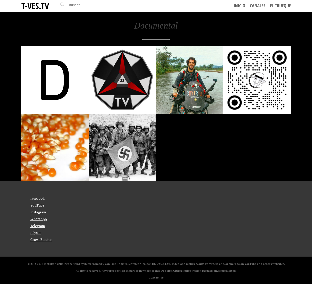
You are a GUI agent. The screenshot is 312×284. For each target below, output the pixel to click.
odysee (35, 232)
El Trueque (280, 6)
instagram (38, 212)
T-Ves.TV (35, 6)
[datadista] (55, 80)
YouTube (37, 205)
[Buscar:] (88, 5)
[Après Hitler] (122, 147)
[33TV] (122, 80)
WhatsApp (38, 219)
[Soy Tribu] (189, 80)
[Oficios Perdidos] (257, 80)
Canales (257, 6)
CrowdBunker (41, 239)
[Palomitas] (55, 147)
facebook (37, 198)
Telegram (37, 225)
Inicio (239, 6)
